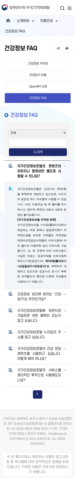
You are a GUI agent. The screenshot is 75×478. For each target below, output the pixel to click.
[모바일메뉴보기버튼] (69, 8)
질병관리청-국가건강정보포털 (18, 8)
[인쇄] (67, 48)
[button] (64, 171)
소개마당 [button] (23, 21)
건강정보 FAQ (37, 98)
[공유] (58, 48)
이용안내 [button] (46, 21)
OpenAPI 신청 (38, 86)
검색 (40, 152)
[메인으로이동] (8, 21)
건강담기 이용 (37, 75)
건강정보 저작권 (38, 63)
